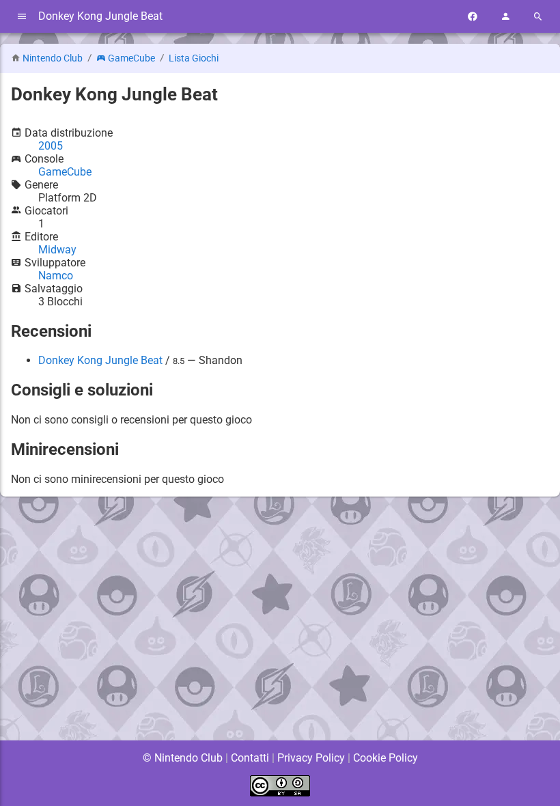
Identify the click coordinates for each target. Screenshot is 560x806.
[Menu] (21, 16)
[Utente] (505, 16)
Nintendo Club (53, 58)
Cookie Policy (385, 757)
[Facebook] (472, 16)
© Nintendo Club (183, 757)
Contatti (250, 757)
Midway (57, 249)
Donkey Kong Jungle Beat (100, 360)
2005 (50, 145)
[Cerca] (538, 16)
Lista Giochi (194, 58)
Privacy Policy (311, 757)
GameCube (131, 58)
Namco (55, 275)
